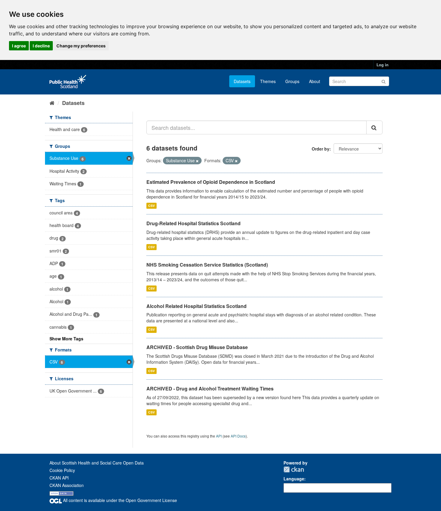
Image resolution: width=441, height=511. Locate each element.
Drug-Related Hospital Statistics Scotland (193, 223)
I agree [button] (19, 45)
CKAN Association (67, 485)
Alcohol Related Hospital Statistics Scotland (196, 306)
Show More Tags (66, 339)
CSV (151, 205)
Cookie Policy (62, 470)
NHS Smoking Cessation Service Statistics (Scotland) (207, 264)
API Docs (238, 435)
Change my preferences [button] (81, 45)
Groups (292, 81)
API (219, 435)
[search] (374, 127)
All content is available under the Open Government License (119, 500)
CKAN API (59, 478)
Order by (320, 149)
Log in (382, 64)
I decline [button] (41, 45)
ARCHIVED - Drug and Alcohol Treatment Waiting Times (210, 388)
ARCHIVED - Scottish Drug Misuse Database (197, 347)
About (314, 81)
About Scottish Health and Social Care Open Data (97, 463)
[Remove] (197, 160)
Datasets (242, 81)
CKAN (294, 469)
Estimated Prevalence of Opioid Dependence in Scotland (210, 181)
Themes (268, 81)
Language (294, 479)
